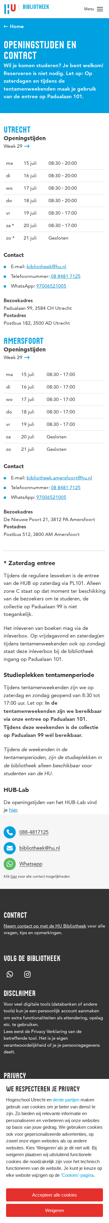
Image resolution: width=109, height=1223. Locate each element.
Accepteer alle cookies (54, 1194)
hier (13, 810)
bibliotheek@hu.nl (46, 266)
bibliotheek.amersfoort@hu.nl (59, 478)
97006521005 (51, 286)
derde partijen (66, 1099)
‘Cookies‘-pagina (77, 1175)
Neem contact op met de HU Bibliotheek (45, 926)
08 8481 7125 (66, 276)
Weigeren (54, 1210)
